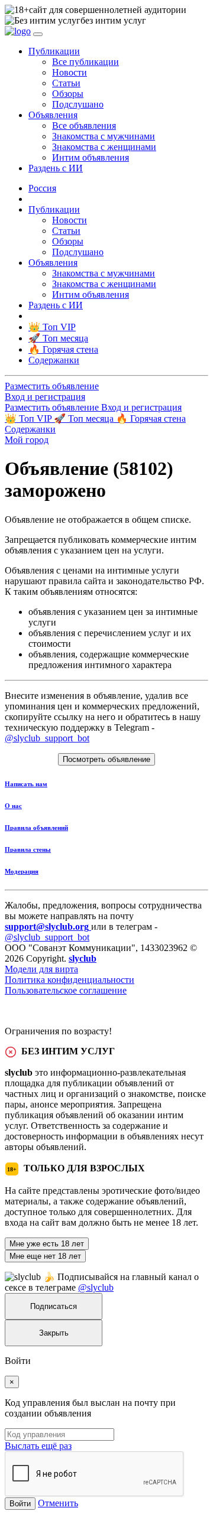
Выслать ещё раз (38, 1446)
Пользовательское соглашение (66, 990)
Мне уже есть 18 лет (46, 1243)
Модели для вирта (41, 969)
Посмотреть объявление (106, 759)
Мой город (27, 440)
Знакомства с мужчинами (103, 136)
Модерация (21, 871)
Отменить (58, 1503)
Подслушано (78, 104)
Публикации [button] (54, 51)
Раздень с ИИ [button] (55, 168)
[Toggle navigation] (38, 34)
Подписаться (53, 1306)
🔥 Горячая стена (151, 418)
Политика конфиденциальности (69, 980)
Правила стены (28, 849)
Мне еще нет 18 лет (45, 1256)
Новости (69, 72)
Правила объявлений (36, 827)
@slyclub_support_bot (47, 738)
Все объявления (84, 126)
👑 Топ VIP (29, 418)
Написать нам (26, 783)
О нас (13, 805)
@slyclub (96, 1287)
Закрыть (54, 1332)
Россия (42, 188)
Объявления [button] (53, 115)
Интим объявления (90, 157)
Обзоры (67, 94)
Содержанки (30, 429)
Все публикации (85, 62)
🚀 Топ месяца (85, 418)
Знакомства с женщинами (104, 147)
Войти (20, 1503)
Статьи (66, 83)
